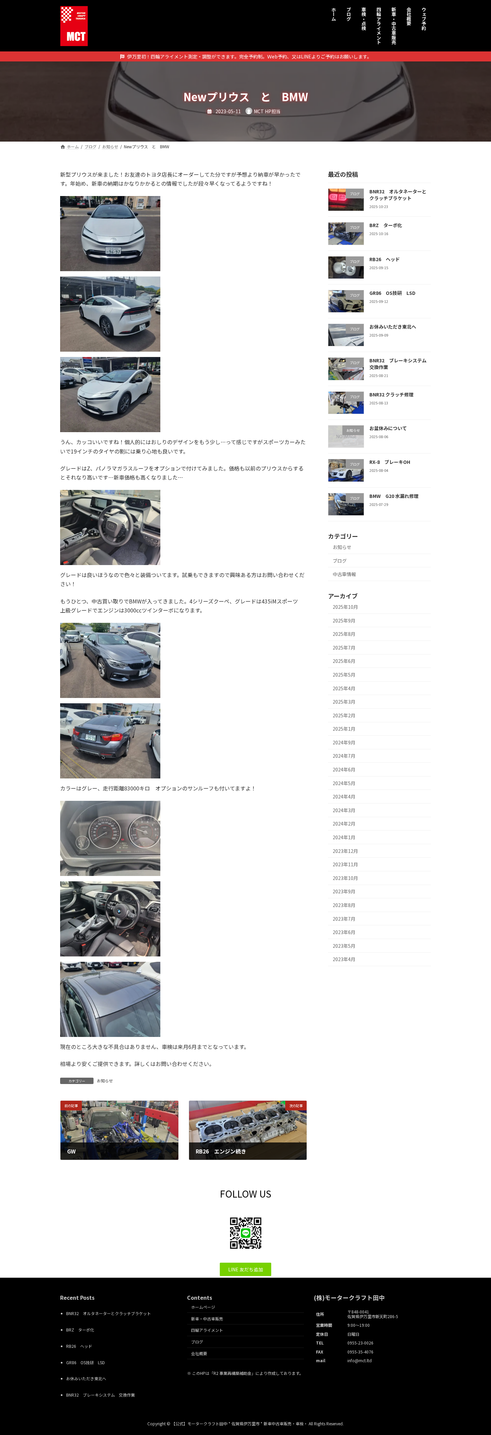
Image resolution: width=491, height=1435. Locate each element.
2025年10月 (345, 606)
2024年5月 (344, 783)
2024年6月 (344, 769)
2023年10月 (345, 878)
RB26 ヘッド (384, 259)
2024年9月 (344, 742)
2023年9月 (344, 891)
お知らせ (105, 1080)
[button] (245, 1269)
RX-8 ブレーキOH (389, 462)
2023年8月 (344, 905)
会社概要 (199, 1353)
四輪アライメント (207, 1330)
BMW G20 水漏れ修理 (394, 496)
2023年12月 (345, 851)
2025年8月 (344, 634)
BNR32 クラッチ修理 (391, 394)
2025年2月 (344, 715)
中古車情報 (344, 574)
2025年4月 (344, 688)
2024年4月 (344, 796)
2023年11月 (345, 864)
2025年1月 (344, 728)
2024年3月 (344, 810)
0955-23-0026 (360, 1343)
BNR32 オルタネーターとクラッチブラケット (398, 194)
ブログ (340, 560)
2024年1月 (344, 837)
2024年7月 (344, 755)
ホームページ (203, 1307)
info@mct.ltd (359, 1360)
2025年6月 (344, 661)
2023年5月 (344, 945)
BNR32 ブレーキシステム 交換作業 (400, 363)
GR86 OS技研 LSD (392, 293)
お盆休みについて (388, 428)
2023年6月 (344, 932)
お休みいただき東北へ (392, 326)
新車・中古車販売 (207, 1318)
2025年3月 (344, 701)
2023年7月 (344, 918)
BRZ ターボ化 (385, 225)
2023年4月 (344, 959)
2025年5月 (344, 674)
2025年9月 (344, 620)
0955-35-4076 (360, 1351)
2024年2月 (344, 823)
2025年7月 (344, 647)
